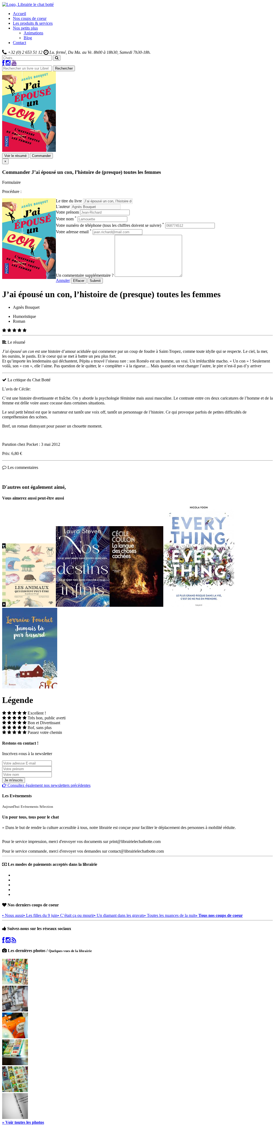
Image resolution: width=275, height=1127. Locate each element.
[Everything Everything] (198, 605)
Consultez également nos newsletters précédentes (48, 785)
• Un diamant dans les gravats (119, 915)
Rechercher (64, 68)
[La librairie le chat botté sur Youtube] (14, 63)
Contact (19, 42)
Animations (33, 33)
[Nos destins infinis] (83, 605)
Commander (41, 156)
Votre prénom (67, 212)
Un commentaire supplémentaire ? (85, 275)
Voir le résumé (15, 156)
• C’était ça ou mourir (75, 915)
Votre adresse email (74, 231)
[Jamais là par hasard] (29, 687)
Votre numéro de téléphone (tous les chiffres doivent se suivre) (110, 225)
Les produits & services (33, 23)
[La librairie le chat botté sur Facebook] (3, 63)
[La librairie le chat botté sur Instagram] (8, 63)
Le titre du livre (69, 201)
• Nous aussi (12, 915)
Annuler (63, 280)
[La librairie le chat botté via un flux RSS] (14, 940)
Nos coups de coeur (29, 18)
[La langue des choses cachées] (136, 605)
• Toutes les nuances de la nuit (169, 915)
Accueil (19, 13)
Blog (28, 37)
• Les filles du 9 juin (40, 915)
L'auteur (63, 206)
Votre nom (66, 219)
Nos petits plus (25, 28)
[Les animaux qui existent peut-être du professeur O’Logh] (29, 605)
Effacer (78, 281)
